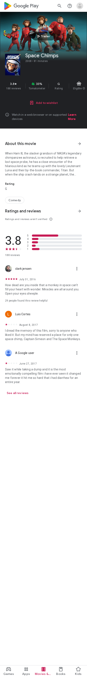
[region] (43, 86)
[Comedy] (14, 200)
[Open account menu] (80, 6)
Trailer (43, 36)
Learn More (72, 117)
